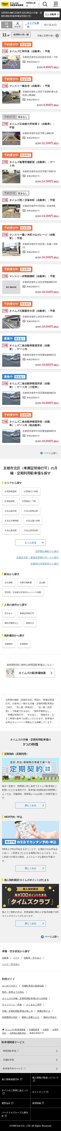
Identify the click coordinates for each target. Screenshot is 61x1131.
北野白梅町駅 (26, 582)
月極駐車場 (8, 1060)
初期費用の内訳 (9, 1017)
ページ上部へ (51, 453)
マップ (17, 27)
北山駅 (42, 582)
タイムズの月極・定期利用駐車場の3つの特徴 (24, 998)
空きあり (9, 613)
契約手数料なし (12, 623)
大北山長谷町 (11, 530)
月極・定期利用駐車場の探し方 (17, 1011)
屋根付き (30, 623)
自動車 (5, 958)
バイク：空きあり (11, 964)
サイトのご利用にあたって (15, 1090)
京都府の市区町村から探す (44, 563)
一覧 (6, 27)
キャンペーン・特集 (12, 1004)
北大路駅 (9, 582)
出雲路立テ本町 (31, 491)
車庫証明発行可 (27, 613)
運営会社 (6, 1103)
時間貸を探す (31, 4)
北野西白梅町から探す (47, 551)
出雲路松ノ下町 (29, 501)
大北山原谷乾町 (31, 530)
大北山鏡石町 (11, 511)
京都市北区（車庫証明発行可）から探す (37, 557)
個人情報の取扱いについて (45, 1077)
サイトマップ (38, 1092)
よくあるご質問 (34, 1004)
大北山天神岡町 (12, 521)
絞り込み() (50, 24)
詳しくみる (30, 805)
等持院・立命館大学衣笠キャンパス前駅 (23, 592)
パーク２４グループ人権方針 (15, 1114)
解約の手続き (50, 1017)
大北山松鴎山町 (31, 511)
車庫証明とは (43, 1011)
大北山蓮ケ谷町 (33, 521)
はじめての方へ (9, 986)
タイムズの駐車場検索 (32, 673)
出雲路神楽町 (11, 491)
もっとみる (30, 542)
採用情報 (36, 1103)
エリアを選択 (33, 25)
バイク (16, 958)
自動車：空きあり (32, 958)
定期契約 (24, 644)
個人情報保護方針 (10, 1079)
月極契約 (9, 644)
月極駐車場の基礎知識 (33, 986)
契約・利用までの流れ (13, 992)
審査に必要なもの (30, 1017)
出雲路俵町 (10, 501)
